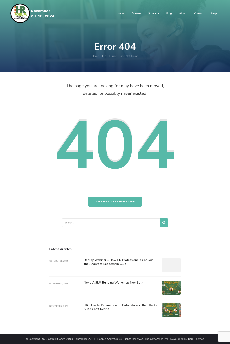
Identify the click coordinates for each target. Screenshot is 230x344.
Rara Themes (196, 339)
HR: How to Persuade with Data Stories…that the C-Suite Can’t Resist (120, 307)
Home (121, 13)
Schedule (153, 13)
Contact (199, 13)
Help (214, 13)
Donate (136, 13)
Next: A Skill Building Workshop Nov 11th (113, 283)
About (183, 13)
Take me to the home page (115, 201)
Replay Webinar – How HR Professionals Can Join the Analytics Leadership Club (118, 262)
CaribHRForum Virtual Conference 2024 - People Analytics (83, 339)
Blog (169, 13)
